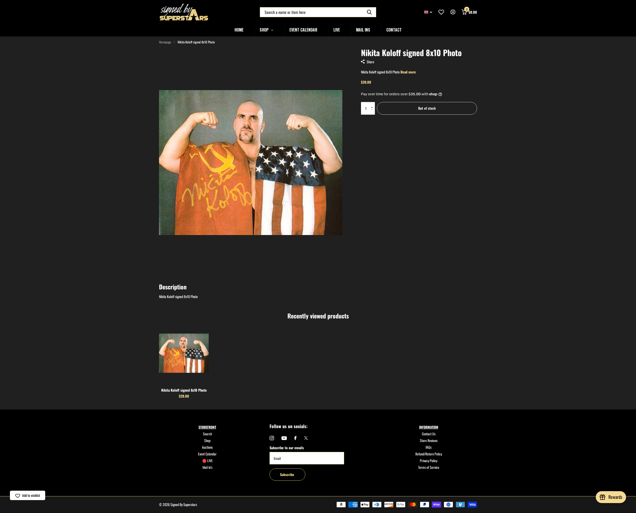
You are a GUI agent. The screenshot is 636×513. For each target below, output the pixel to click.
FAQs (429, 447)
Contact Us (429, 433)
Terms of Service (428, 467)
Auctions (207, 447)
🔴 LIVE (207, 460)
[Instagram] (272, 438)
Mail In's (207, 467)
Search (207, 433)
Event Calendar (207, 453)
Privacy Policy (428, 460)
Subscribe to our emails (287, 447)
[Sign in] (452, 12)
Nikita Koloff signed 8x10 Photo (184, 390)
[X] (306, 438)
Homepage (165, 41)
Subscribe (287, 474)
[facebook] (295, 438)
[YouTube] (284, 438)
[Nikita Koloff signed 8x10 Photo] (184, 353)
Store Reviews (428, 440)
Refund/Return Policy (428, 453)
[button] (373, 104)
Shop (207, 440)
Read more (408, 71)
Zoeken (369, 12)
